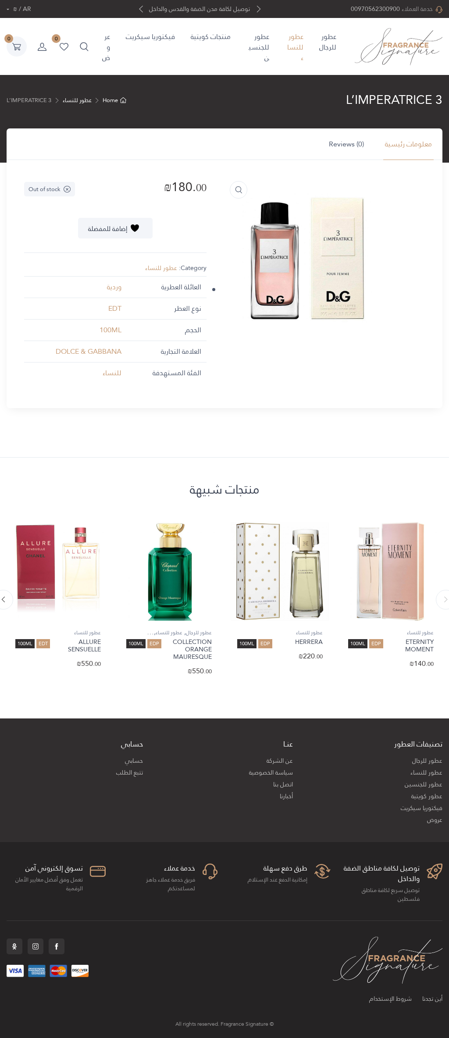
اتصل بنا (282, 784)
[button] (84, 46)
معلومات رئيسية (408, 144)
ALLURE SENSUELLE (84, 645)
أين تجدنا (432, 998)
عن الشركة (279, 760)
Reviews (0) (346, 144)
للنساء (112, 372)
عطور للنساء (295, 47)
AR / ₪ (21, 9)
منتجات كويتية (211, 36)
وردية (114, 287)
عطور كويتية (426, 796)
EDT (114, 308)
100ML (110, 329)
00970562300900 (375, 9)
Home (110, 100)
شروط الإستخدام (390, 998)
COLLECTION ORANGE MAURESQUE (192, 649)
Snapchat (14, 946)
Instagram (35, 946)
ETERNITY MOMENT (419, 645)
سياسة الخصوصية (270, 772)
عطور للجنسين (259, 47)
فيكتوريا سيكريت (150, 36)
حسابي (134, 760)
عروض (106, 47)
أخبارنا (286, 796)
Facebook (56, 946)
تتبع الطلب (129, 772)
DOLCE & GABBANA (88, 351)
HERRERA (309, 641)
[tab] (408, 144)
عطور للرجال (327, 41)
